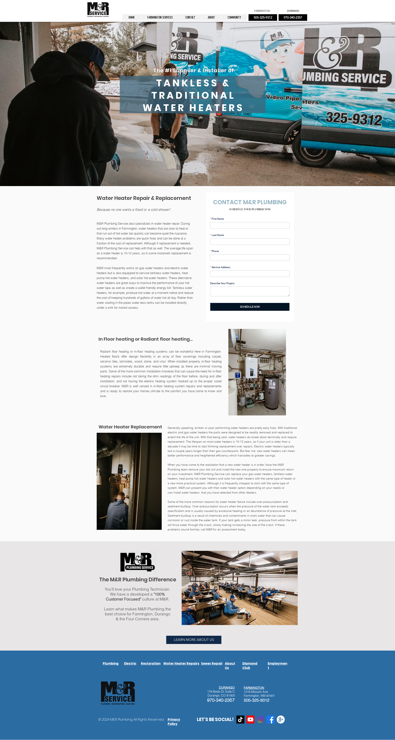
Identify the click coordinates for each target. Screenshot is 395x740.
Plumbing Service (116, 248)
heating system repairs (180, 386)
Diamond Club (249, 665)
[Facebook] (271, 719)
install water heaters (187, 492)
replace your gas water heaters (251, 474)
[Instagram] (261, 719)
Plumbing (174, 469)
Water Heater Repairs (181, 663)
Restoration (150, 663)
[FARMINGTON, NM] (281, 719)
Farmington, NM (255, 696)
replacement (167, 243)
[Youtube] (250, 719)
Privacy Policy (174, 721)
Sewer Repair (212, 663)
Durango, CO (217, 695)
